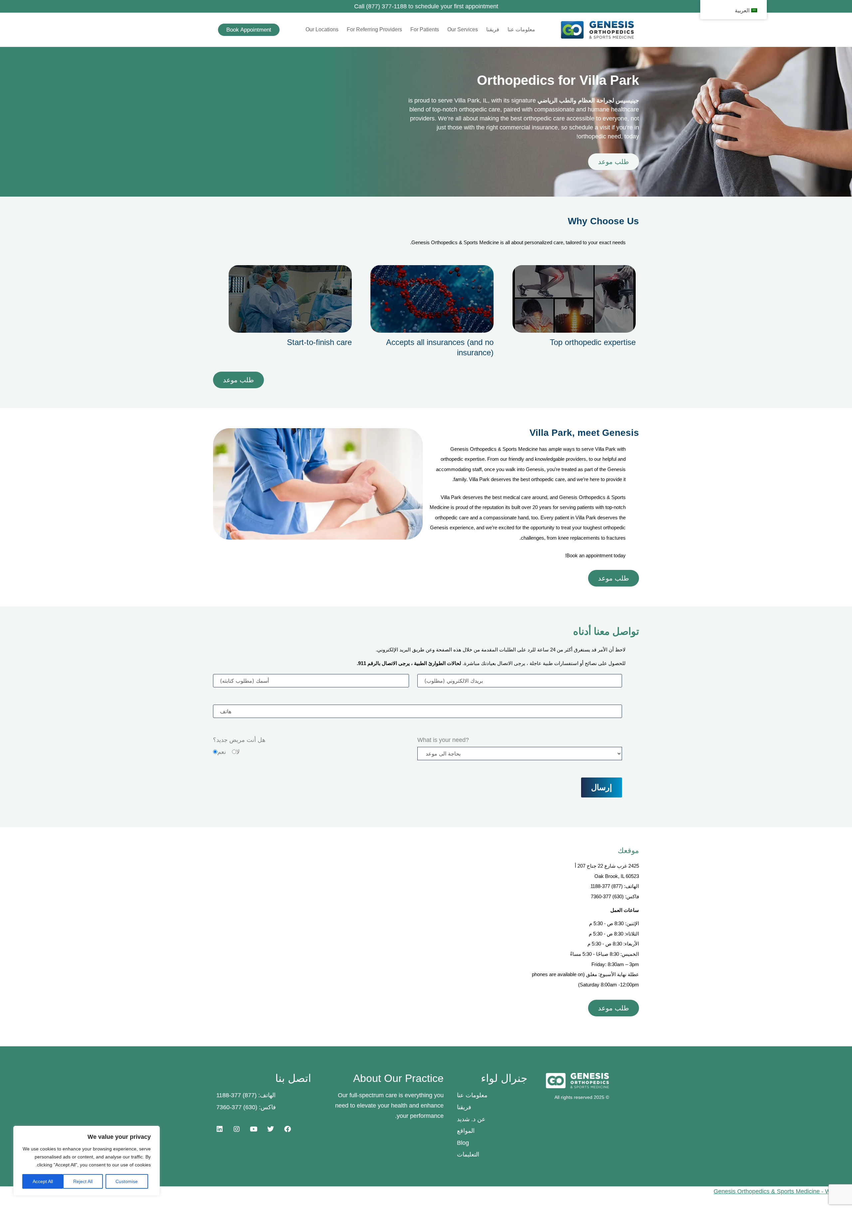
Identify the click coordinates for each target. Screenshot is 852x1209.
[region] (86, 1161)
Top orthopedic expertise (593, 342)
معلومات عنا (521, 29)
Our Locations (322, 29)
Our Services (462, 29)
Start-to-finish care (319, 342)
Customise (126, 1181)
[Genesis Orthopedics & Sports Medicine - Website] (426, 1191)
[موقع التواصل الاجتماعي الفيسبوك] (287, 1129)
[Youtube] (253, 1129)
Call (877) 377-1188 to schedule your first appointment (426, 6)
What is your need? (443, 740)
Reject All (83, 1181)
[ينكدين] (219, 1129)
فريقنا (492, 29)
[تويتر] (270, 1129)
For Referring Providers (374, 29)
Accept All (43, 1181)
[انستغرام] (236, 1129)
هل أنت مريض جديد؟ (239, 740)
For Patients (424, 29)
